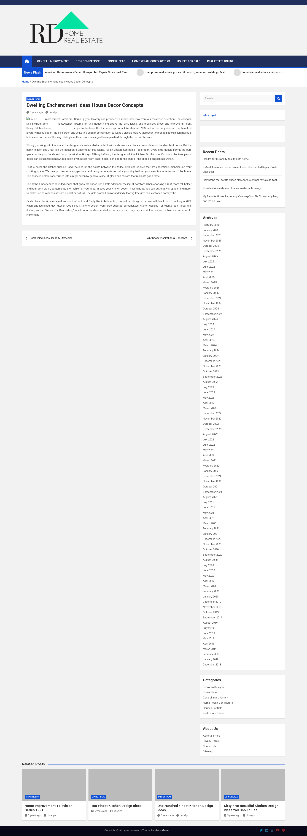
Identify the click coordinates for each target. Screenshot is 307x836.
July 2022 (208, 439)
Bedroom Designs (88, 61)
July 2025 (208, 261)
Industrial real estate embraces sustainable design (232, 188)
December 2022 (212, 413)
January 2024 (211, 355)
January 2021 (211, 533)
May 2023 (208, 397)
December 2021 (212, 476)
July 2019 (208, 628)
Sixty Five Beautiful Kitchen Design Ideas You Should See (251, 808)
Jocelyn (53, 112)
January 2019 (211, 659)
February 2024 (211, 350)
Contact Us (209, 746)
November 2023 (212, 366)
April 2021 (208, 518)
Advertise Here (211, 735)
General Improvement (53, 61)
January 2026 (211, 230)
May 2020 (208, 575)
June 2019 (209, 633)
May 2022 (208, 450)
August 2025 (210, 256)
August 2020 (210, 559)
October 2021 (211, 486)
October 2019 (211, 612)
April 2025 (208, 277)
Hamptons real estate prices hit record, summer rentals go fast (240, 180)
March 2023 (210, 408)
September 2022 (212, 429)
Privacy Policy (211, 740)
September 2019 (212, 617)
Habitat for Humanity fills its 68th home (226, 159)
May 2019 (208, 638)
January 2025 (211, 293)
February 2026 (211, 224)
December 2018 (212, 664)
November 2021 (212, 481)
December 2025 (212, 235)
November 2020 (212, 544)
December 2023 (212, 361)
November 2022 (212, 418)
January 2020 (211, 596)
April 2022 (208, 455)
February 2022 (211, 465)
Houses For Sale (188, 61)
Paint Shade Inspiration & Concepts (166, 238)
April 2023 (208, 402)
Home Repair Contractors (151, 61)
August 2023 (210, 381)
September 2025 (212, 251)
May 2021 (208, 512)
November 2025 (212, 240)
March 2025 (210, 282)
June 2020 (209, 570)
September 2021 (212, 492)
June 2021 (209, 507)
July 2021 (208, 502)
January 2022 (211, 471)
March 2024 (210, 345)
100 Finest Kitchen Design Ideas (116, 806)
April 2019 (208, 643)
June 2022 (209, 444)
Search (278, 98)
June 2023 (209, 392)
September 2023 (212, 376)
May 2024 (208, 334)
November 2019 (212, 607)
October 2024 (211, 308)
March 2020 (210, 586)
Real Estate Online (220, 61)
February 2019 (211, 654)
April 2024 (208, 340)
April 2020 (208, 580)
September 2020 (212, 554)
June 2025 (209, 266)
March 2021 (210, 523)
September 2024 (212, 314)
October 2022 (211, 423)
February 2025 (211, 287)
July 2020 (208, 565)
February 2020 (211, 591)
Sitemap (207, 751)
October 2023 (211, 371)
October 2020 (211, 549)
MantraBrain (162, 830)
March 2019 (210, 649)
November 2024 (212, 303)
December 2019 (212, 601)
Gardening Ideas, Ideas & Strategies (51, 238)
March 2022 (210, 460)
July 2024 (208, 324)
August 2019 (210, 622)
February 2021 (211, 528)
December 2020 (212, 539)
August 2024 (210, 319)
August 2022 (210, 434)
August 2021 (210, 497)
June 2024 (209, 329)
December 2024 (212, 298)
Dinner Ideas (116, 61)
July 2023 (208, 387)
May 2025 (208, 272)
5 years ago (36, 112)
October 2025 (211, 245)
